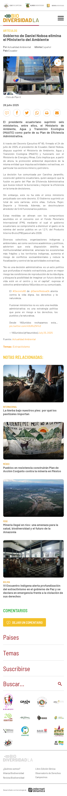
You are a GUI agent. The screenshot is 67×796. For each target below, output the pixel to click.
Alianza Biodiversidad (13, 773)
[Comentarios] (7, 112)
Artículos (10, 30)
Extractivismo (21, 346)
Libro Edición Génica (45, 768)
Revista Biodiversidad (13, 777)
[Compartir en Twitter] (27, 112)
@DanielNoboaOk (40, 291)
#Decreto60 (19, 291)
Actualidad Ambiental (19, 46)
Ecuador (12, 50)
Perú (5, 521)
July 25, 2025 (45, 332)
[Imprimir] (47, 112)
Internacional (10, 407)
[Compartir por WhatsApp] (37, 112)
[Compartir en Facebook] (17, 112)
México (6, 464)
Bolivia (6, 582)
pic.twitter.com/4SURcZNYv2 (25, 325)
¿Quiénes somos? (11, 768)
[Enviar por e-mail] (57, 112)
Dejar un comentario (27, 622)
